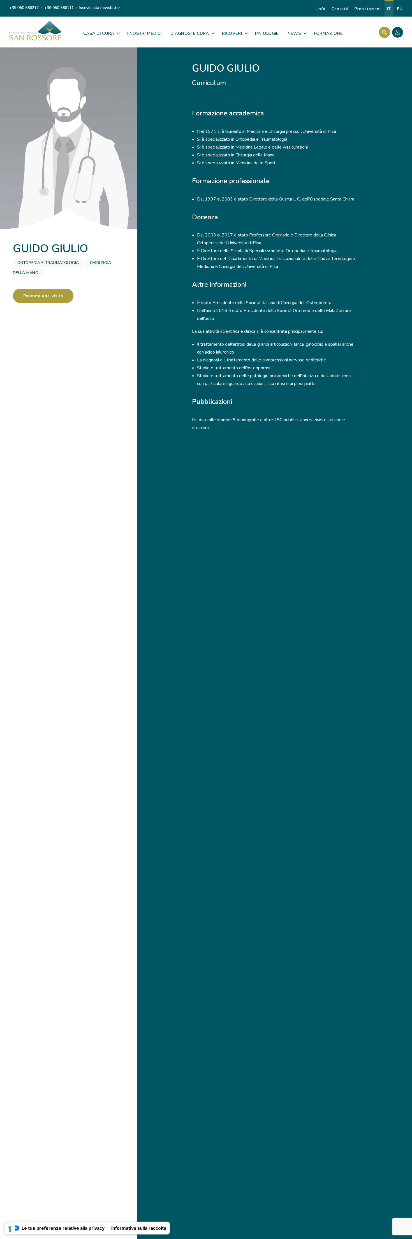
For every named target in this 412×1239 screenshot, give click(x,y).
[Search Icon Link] (383, 32)
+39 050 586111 (59, 7)
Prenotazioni (368, 9)
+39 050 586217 (24, 7)
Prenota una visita (43, 296)
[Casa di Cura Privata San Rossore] (35, 30)
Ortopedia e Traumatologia (48, 262)
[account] (399, 33)
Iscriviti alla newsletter (99, 7)
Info (321, 9)
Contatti (340, 9)
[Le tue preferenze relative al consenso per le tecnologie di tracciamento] (9, 1229)
